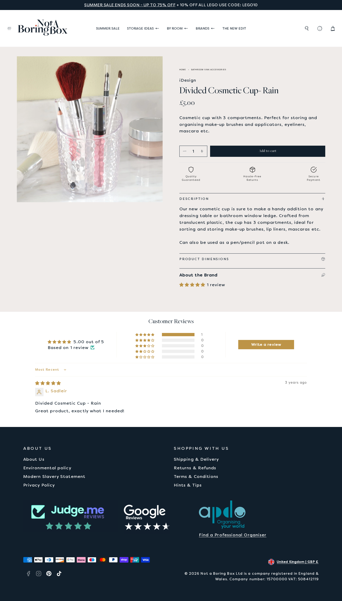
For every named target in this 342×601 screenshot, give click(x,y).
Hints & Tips (188, 485)
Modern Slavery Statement (54, 476)
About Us (33, 459)
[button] (9, 28)
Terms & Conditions (196, 476)
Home (182, 70)
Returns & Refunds (195, 467)
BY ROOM (175, 28)
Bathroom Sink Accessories (208, 70)
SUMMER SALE (108, 28)
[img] (48, 383)
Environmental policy (47, 467)
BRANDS (202, 28)
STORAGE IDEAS (140, 28)
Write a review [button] (266, 344)
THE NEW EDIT (234, 28)
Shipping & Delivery (196, 459)
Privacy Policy (39, 485)
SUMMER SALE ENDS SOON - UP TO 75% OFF (129, 4)
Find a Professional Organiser (232, 534)
